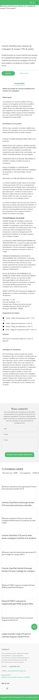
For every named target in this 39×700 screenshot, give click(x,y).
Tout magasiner (25, 473)
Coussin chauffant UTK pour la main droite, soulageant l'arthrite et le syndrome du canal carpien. (19, 537)
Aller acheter (24, 73)
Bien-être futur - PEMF (10, 473)
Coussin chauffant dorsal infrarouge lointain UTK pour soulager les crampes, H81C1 (18, 569)
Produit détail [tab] (19, 83)
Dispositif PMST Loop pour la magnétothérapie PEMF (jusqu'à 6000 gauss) (17, 602)
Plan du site (5, 683)
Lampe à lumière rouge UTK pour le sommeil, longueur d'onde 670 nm (16, 635)
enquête (8, 73)
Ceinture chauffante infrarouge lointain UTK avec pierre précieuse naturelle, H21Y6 (18, 504)
